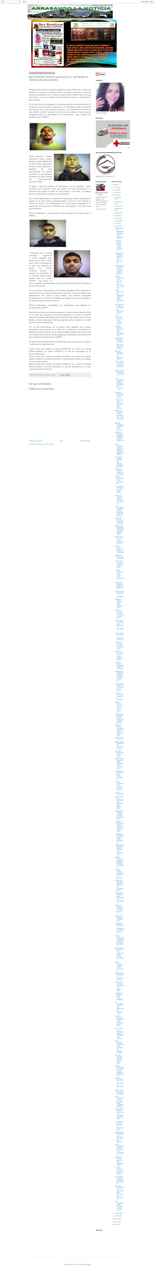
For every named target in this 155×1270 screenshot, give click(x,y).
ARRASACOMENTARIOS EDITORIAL (119, 1092)
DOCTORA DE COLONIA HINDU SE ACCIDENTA (119, 365)
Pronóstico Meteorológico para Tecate (119, 395)
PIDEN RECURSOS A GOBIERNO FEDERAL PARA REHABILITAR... (119, 296)
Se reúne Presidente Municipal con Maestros (119, 696)
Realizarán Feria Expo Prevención (119, 556)
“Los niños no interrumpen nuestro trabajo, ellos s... (119, 489)
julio (116, 215)
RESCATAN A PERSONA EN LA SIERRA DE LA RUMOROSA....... (119, 897)
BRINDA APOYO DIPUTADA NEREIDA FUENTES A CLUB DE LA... (119, 862)
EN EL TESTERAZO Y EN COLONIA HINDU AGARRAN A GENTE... (119, 1101)
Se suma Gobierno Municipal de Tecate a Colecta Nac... (119, 614)
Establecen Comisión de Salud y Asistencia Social (119, 645)
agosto (117, 213)
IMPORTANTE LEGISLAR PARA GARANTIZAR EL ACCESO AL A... (119, 763)
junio (117, 218)
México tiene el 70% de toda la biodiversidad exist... (119, 540)
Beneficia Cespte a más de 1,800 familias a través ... (119, 603)
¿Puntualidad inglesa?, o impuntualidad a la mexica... (119, 687)
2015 (115, 192)
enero (117, 1216)
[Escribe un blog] (63, 375)
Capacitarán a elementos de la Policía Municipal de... (119, 775)
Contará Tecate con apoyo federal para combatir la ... (119, 575)
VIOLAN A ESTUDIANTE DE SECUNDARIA (119, 480)
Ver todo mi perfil (101, 209)
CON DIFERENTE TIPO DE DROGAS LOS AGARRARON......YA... (119, 1149)
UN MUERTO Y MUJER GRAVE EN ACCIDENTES (119, 1180)
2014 (115, 195)
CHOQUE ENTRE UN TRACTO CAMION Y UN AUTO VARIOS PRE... (119, 826)
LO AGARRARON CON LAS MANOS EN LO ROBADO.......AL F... (119, 1008)
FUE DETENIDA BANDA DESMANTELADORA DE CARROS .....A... (119, 384)
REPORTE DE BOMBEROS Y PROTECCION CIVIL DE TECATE (119, 1137)
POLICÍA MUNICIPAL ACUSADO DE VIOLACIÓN (119, 1083)
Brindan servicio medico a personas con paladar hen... (118, 707)
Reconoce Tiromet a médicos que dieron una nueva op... (119, 499)
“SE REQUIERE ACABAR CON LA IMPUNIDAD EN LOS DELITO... (119, 511)
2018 (115, 184)
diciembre (118, 197)
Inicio (61, 441)
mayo (117, 221)
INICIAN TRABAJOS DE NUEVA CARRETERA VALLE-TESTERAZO (119, 940)
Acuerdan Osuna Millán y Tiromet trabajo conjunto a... (118, 245)
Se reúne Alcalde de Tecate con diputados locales (119, 1171)
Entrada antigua (85, 441)
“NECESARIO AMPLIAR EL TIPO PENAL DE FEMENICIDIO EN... (119, 718)
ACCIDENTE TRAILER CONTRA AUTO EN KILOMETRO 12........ (119, 815)
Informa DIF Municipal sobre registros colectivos (119, 320)
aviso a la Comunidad (119, 793)
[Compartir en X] (65, 375)
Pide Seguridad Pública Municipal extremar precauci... (119, 1206)
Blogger (88, 1264)
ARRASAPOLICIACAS (119, 738)
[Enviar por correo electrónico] (60, 375)
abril (116, 223)
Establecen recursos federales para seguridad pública (119, 1161)
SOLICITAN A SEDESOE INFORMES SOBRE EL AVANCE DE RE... (119, 530)
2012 (115, 1222)
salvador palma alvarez (103, 193)
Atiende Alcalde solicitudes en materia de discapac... (119, 874)
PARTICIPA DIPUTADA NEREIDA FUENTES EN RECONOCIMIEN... (119, 885)
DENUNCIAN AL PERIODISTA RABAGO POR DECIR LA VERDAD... (119, 233)
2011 (115, 1224)
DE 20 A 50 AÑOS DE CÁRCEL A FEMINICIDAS (119, 586)
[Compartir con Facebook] (67, 375)
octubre (117, 206)
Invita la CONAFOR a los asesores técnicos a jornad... (119, 786)
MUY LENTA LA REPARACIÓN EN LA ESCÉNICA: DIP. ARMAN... (119, 1033)
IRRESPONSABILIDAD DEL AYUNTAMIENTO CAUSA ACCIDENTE (119, 954)
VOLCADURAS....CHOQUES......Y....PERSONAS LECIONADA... (119, 625)
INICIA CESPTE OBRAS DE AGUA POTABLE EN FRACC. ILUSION (119, 1046)
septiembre (118, 208)
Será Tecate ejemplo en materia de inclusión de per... (119, 564)
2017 (115, 187)
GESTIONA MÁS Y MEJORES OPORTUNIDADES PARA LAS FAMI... (119, 730)
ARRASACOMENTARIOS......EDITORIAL (119, 373)
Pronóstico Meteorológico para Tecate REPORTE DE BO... (119, 655)
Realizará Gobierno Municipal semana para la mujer (119, 1059)
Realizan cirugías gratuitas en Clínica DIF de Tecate (119, 666)
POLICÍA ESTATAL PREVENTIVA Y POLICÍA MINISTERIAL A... (119, 331)
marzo (117, 226)
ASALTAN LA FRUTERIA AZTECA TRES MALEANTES (119, 838)
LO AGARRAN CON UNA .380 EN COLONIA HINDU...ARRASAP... (119, 270)
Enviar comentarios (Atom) (46, 444)
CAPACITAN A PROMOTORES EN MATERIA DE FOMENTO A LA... (119, 849)
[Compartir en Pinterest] (69, 375)
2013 (115, 1219)
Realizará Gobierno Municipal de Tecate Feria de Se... (119, 909)
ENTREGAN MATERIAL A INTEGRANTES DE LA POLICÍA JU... (119, 928)
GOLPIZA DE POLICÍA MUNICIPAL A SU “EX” (119, 472)
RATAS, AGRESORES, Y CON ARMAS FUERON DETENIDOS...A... (119, 1070)
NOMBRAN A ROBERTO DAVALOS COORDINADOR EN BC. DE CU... (119, 676)
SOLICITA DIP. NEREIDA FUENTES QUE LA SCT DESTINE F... (119, 258)
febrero (117, 1213)
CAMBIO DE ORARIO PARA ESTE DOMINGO (119, 996)
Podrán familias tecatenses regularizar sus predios (119, 549)
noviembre (118, 202)
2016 (115, 190)
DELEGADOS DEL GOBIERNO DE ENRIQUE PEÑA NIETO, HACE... (119, 802)
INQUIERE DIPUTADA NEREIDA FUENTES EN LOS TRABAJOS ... (119, 437)
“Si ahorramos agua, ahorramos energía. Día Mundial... (119, 404)
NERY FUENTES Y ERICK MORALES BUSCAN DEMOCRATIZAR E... (119, 449)
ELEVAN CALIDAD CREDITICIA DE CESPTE (119, 426)
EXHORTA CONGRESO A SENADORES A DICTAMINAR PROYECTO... (119, 1192)
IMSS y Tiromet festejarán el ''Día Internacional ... (119, 966)
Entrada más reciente (36, 441)
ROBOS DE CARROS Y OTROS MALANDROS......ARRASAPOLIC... (119, 415)
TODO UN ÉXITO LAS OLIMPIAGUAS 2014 (119, 521)
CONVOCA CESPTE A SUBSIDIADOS (119, 918)
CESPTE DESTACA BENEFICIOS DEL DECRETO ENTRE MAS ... (119, 1021)
